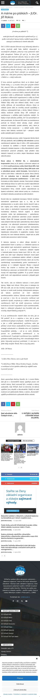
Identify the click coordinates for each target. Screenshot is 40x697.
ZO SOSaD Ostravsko (8, 624)
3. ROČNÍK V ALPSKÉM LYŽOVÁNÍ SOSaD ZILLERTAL (30, 415)
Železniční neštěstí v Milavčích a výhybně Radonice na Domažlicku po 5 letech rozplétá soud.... (19, 517)
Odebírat (34, 483)
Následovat (33, 479)
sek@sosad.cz (25, 597)
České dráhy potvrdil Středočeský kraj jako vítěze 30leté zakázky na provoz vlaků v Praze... (19, 526)
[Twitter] (8, 26)
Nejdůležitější (31, 452)
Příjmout (20, 678)
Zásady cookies (7, 694)
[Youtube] (27, 601)
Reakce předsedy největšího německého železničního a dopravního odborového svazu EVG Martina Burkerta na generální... (19, 536)
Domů (2, 7)
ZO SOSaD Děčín (6, 617)
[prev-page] (19, 467)
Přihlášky (4, 654)
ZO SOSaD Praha (6, 627)
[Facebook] (3, 26)
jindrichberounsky (6, 520)
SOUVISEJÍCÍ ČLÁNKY (14, 441)
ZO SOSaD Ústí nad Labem (9, 636)
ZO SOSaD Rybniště (7, 630)
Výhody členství (6, 651)
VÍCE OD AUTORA (28, 441)
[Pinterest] (13, 26)
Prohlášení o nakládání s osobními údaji (25, 694)
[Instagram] (18, 601)
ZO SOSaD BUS (6, 614)
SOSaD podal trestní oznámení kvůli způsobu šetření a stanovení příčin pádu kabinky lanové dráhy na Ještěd (7, 457)
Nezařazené (9, 7)
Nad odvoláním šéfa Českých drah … (9, 414)
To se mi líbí (33, 474)
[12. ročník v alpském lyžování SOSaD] (33, 448)
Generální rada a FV (7, 648)
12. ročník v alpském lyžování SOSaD (32, 454)
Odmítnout (20, 684)
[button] (37, 659)
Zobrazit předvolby (20, 690)
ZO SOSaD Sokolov (7, 633)
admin (5, 20)
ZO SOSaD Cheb (6, 621)
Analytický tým (5, 452)
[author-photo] (20, 428)
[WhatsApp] (18, 26)
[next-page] (21, 467)
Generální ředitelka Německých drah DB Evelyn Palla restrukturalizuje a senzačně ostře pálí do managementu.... (18, 547)
